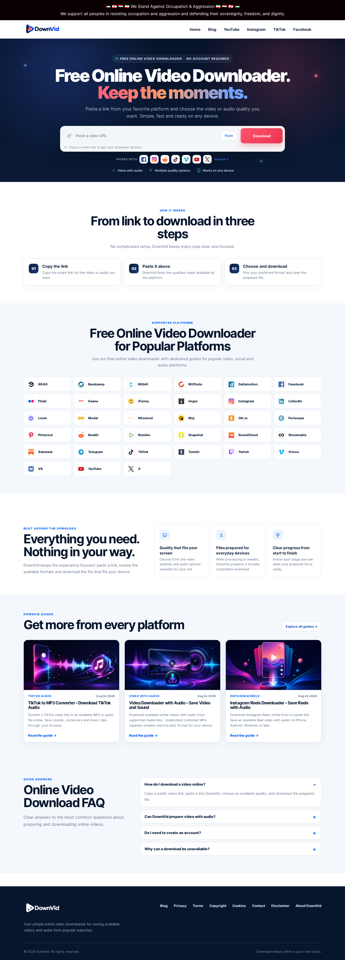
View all (221, 159)
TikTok (279, 29)
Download (262, 136)
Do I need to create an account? (172, 833)
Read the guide (42, 735)
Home (195, 29)
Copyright (217, 906)
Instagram (256, 29)
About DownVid (308, 906)
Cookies (239, 906)
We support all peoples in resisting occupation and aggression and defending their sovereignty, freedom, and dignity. (172, 13)
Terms (198, 906)
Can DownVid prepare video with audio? (179, 816)
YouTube (231, 29)
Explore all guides (302, 626)
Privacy (180, 906)
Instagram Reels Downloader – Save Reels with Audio (269, 705)
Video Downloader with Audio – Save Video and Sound (169, 705)
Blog (212, 29)
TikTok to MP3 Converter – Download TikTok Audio (69, 705)
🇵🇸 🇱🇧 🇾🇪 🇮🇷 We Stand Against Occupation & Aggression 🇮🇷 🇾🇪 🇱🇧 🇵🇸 (173, 6)
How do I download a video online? (174, 784)
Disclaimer (280, 906)
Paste (229, 136)
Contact (258, 906)
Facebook (302, 29)
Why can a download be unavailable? (177, 849)
